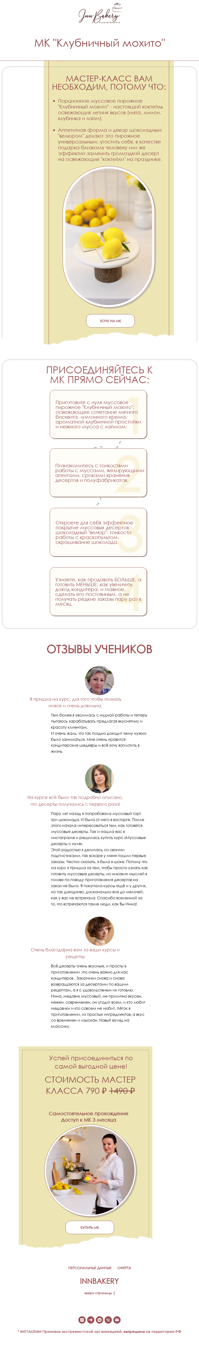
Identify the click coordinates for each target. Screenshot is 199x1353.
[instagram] (82, 1320)
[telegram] (90, 1320)
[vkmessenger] (99, 1320)
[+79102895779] (108, 1320)
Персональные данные (90, 1268)
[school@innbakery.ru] (117, 1320)
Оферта (124, 1268)
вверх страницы (98, 1293)
